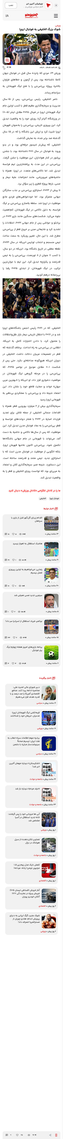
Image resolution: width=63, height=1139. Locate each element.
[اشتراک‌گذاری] (50, 1135)
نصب (11, 5)
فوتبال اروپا (54, 498)
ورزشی (57, 25)
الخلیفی (43, 498)
